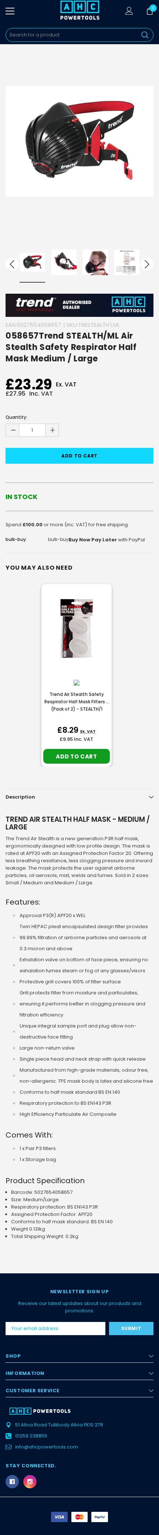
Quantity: (16, 417)
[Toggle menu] (10, 11)
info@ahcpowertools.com (46, 1446)
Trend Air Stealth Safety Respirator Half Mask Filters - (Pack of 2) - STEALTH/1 (76, 701)
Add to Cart (76, 756)
